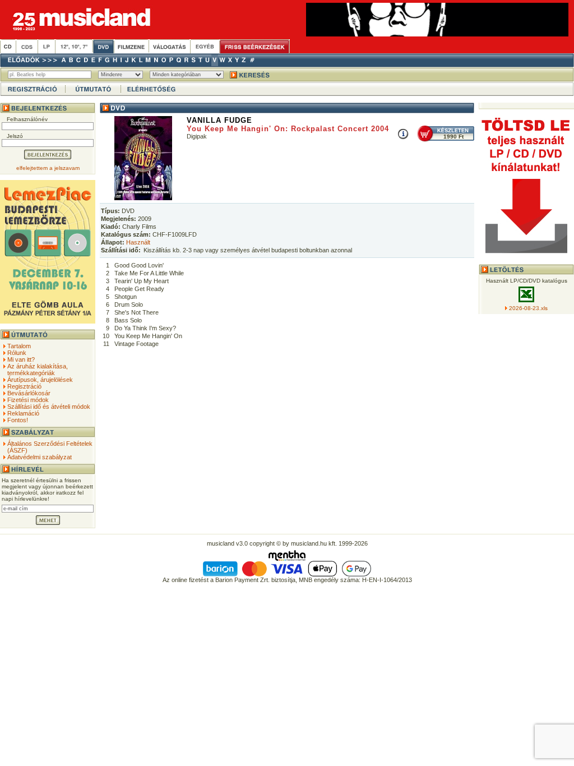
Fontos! (17, 420)
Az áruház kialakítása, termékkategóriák (37, 369)
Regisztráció (24, 386)
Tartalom (19, 346)
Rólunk (16, 352)
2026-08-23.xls (528, 308)
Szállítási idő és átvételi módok (48, 406)
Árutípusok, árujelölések (40, 379)
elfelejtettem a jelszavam (48, 168)
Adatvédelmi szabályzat (39, 457)
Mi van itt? (21, 359)
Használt (138, 242)
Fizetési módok (28, 399)
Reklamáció (23, 413)
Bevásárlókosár (28, 393)
